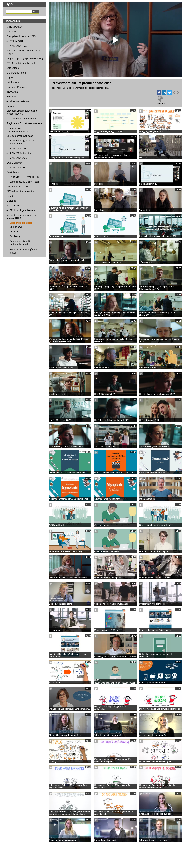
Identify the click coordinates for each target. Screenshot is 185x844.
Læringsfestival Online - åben (25, 182)
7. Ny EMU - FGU (18, 46)
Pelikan (10, 106)
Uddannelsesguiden (21, 223)
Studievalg (15, 236)
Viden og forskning (19, 101)
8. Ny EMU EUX (15, 27)
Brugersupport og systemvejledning (25, 58)
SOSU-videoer (14, 163)
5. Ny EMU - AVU (18, 158)
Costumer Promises (17, 87)
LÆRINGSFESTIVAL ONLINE (25, 177)
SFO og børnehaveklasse (20, 136)
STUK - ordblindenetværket (21, 63)
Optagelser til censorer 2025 (21, 36)
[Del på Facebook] (159, 94)
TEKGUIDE (13, 92)
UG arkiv (14, 231)
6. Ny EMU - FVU (18, 167)
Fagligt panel (13, 172)
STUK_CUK (13, 205)
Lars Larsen (13, 68)
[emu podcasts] (160, 98)
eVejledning (13, 82)
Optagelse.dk (16, 227)
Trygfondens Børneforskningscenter (25, 123)
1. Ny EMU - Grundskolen (23, 118)
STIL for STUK (17, 41)
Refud (10, 196)
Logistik (11, 77)
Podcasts (161, 103)
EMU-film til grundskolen (22, 210)
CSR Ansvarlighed (16, 73)
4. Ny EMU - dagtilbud (21, 153)
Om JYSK (12, 31)
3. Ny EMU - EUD (19, 148)
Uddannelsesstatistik (17, 186)
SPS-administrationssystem (21, 191)
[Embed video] (176, 92)
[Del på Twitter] (169, 94)
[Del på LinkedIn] (164, 94)
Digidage (11, 201)
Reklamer (12, 96)
